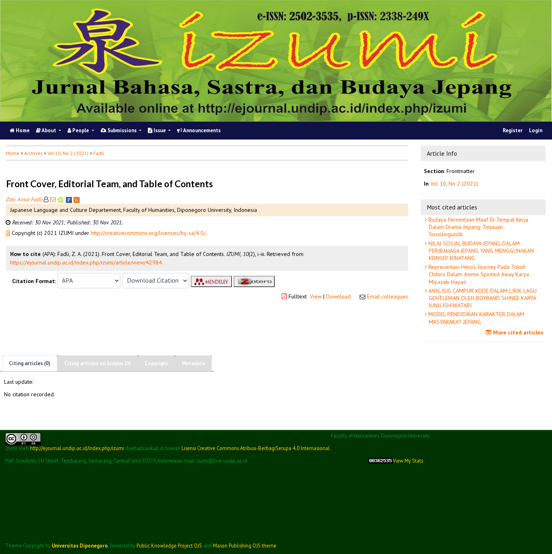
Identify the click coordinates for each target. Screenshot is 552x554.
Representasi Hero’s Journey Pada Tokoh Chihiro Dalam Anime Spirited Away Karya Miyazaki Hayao (478, 274)
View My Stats (408, 461)
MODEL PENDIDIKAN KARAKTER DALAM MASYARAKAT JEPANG (475, 318)
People (80, 130)
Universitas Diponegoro (80, 545)
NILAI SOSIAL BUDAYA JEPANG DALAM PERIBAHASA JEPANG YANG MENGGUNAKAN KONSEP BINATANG (480, 251)
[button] (9, 233)
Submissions (122, 130)
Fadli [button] (98, 153)
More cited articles (517, 332)
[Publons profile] (70, 199)
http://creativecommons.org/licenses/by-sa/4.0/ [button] (148, 233)
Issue (159, 130)
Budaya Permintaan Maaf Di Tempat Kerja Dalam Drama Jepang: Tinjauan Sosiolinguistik (477, 227)
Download (338, 296)
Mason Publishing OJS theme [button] (244, 545)
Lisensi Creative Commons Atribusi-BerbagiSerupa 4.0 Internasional (255, 448)
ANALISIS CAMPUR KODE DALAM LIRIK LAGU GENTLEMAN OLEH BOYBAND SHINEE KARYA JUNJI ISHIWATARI (482, 298)
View (316, 296)
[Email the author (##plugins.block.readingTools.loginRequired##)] (52, 199)
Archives (33, 153)
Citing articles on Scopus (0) (97, 363)
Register (513, 130)
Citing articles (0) (30, 363)
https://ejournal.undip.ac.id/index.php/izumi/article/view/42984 (86, 262)
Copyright (156, 363)
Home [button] (12, 153)
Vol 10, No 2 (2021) (67, 153)
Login (535, 130)
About (49, 130)
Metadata (193, 363)
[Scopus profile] (77, 199)
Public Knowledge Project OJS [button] (169, 545)
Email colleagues (387, 296)
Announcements (201, 130)
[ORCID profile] (61, 199)
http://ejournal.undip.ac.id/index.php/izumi (77, 448)
